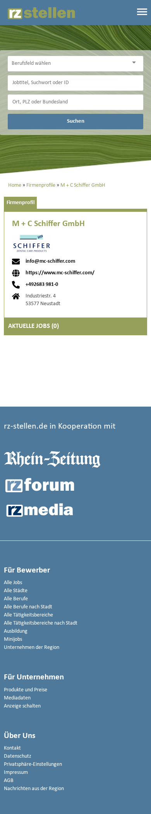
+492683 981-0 (42, 285)
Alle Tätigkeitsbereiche (28, 615)
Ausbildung (15, 631)
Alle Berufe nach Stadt (28, 607)
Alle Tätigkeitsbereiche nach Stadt (40, 623)
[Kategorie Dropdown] (135, 62)
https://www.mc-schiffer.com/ (60, 273)
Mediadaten (17, 698)
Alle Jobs (13, 583)
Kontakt (12, 748)
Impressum (16, 772)
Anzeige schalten (22, 706)
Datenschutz (17, 756)
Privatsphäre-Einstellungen (33, 764)
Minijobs (13, 639)
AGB (9, 781)
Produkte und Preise (25, 690)
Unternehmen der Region (31, 647)
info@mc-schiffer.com (50, 261)
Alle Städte (15, 591)
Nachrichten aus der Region (34, 789)
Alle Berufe (16, 599)
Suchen (75, 121)
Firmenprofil (20, 203)
